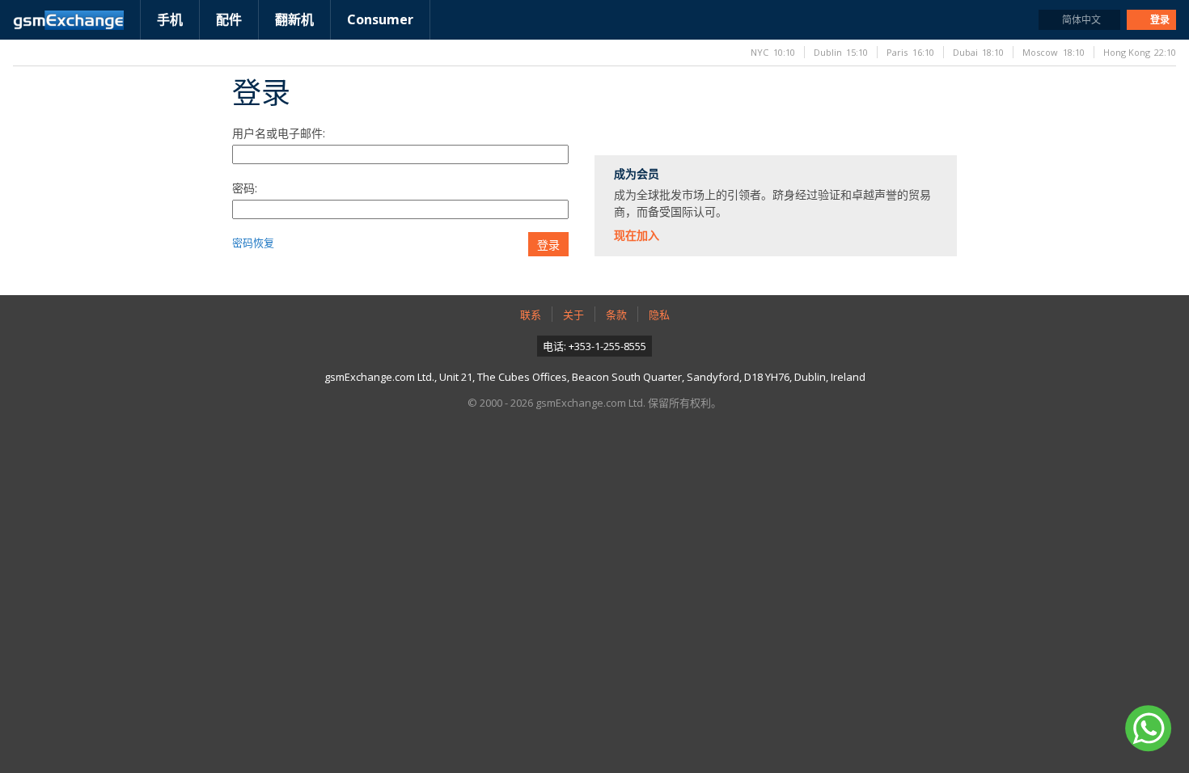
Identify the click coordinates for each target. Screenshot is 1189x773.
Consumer (380, 19)
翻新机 (294, 19)
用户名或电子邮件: (278, 133)
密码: (244, 188)
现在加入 (636, 235)
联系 (530, 314)
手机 (170, 19)
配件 (229, 19)
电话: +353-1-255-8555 (594, 346)
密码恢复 (253, 242)
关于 (573, 314)
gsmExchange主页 (68, 20)
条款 (616, 314)
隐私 (659, 314)
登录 (548, 245)
